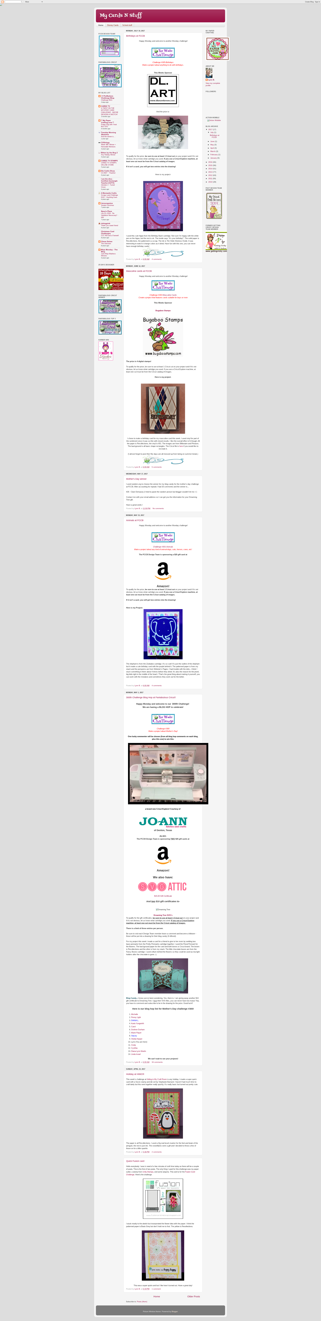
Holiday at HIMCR (135, 1074)
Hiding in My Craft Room (157, 1079)
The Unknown (106, 243)
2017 (210, 129)
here (181, 446)
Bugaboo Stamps (163, 311)
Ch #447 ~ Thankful (108, 173)
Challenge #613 (106, 100)
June (212, 141)
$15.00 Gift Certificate (163, 896)
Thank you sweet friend (109, 225)
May (212, 145)
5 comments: (157, 467)
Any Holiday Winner (108, 155)
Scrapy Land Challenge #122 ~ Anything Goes (109, 196)
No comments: (159, 508)
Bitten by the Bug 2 (109, 153)
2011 (210, 179)
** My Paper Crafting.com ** (107, 121)
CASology (105, 143)
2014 (210, 169)
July (212, 132)
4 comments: (157, 259)
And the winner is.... (108, 136)
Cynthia (134, 1048)
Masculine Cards (170, 295)
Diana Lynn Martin (138, 1051)
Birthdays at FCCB (135, 36)
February (214, 155)
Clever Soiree (106, 241)
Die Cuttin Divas (108, 171)
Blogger (175, 1311)
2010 (210, 182)
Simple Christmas (107, 205)
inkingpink (105, 223)
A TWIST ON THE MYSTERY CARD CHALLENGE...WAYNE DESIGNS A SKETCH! (109, 111)
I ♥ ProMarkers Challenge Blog (107, 97)
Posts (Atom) (142, 1302)
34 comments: (158, 1062)
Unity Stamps (148, 1171)
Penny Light (136, 1017)
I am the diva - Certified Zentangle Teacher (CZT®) (109, 181)
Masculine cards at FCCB (139, 271)
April (212, 148)
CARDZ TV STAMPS (109, 161)
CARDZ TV (105, 106)
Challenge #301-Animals (163, 547)
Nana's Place (106, 211)
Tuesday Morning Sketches (108, 133)
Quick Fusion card (135, 1161)
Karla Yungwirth (137, 1023)
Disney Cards (112, 25)
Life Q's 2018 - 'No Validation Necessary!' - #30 (109, 215)
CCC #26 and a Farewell (110, 235)
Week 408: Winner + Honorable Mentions (108, 146)
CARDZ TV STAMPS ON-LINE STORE (108, 164)
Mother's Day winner (136, 479)
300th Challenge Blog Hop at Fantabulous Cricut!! (151, 697)
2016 (210, 162)
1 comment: (157, 1289)
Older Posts (193, 1296)
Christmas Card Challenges (107, 232)
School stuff (127, 25)
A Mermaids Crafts (109, 193)
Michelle (134, 1014)
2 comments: (157, 1152)
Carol (133, 1027)
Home (100, 25)
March (213, 151)
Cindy (133, 1045)
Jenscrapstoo (107, 203)
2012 (210, 175)
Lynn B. (211, 80)
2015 (210, 165)
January (213, 158)
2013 (210, 172)
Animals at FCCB (134, 520)
